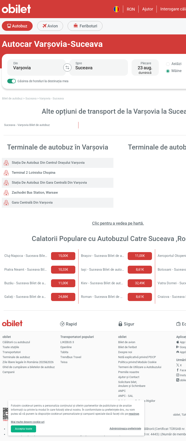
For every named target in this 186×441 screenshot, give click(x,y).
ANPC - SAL (125, 396)
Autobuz (19, 26)
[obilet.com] (27, 12)
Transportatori (11, 352)
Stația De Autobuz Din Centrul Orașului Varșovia (48, 163)
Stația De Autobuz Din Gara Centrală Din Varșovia (49, 183)
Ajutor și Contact (128, 377)
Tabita (64, 352)
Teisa (63, 362)
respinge (134, 413)
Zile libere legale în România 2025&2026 (28, 362)
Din (15, 63)
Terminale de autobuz (16, 357)
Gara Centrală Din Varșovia (32, 202)
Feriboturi (88, 26)
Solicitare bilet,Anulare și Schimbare (131, 384)
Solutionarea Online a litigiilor (136, 400)
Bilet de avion (126, 342)
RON (131, 9)
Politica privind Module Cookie (137, 362)
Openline (66, 347)
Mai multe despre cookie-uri (27, 422)
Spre (79, 63)
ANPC (122, 391)
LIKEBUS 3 (67, 342)
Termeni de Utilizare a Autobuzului (139, 367)
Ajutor (147, 9)
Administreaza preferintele (125, 428)
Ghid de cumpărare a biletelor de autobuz (28, 367)
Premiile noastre (128, 372)
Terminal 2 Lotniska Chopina (33, 173)
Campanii (8, 372)
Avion (52, 26)
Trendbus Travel (70, 357)
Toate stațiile (10, 347)
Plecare (146, 63)
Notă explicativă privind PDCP (137, 357)
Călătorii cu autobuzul (16, 342)
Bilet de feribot (127, 347)
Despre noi (125, 352)
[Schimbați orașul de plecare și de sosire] (67, 67)
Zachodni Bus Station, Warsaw (34, 192)
